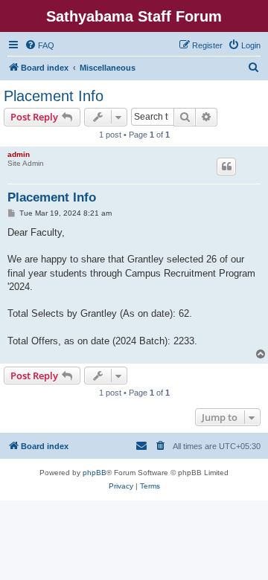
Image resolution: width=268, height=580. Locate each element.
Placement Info (53, 96)
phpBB (94, 472)
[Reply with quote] (226, 166)
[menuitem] (39, 45)
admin (18, 154)
